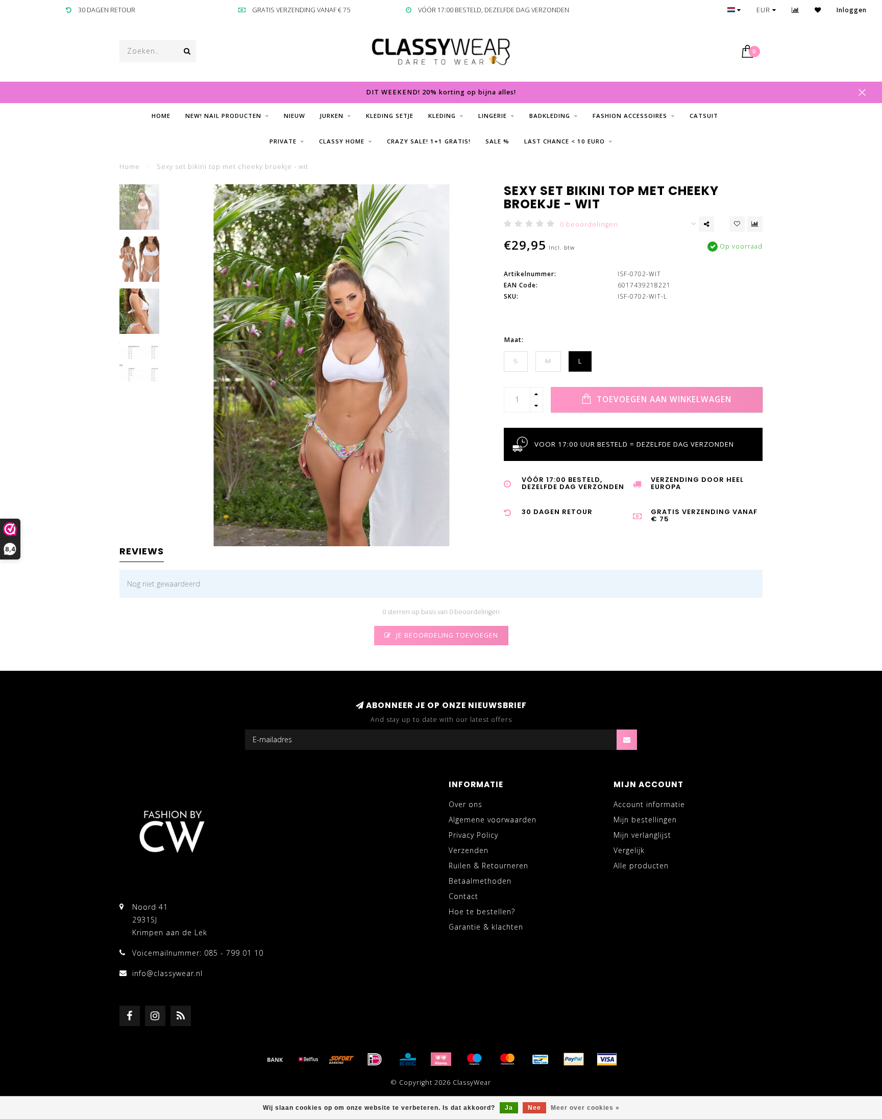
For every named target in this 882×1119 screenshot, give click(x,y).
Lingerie (492, 115)
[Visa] (607, 1059)
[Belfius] (308, 1059)
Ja (509, 1107)
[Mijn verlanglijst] (818, 10)
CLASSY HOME (341, 141)
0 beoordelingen (589, 224)
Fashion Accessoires (630, 115)
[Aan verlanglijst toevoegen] (737, 224)
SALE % (497, 141)
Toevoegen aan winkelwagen (662, 399)
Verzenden (468, 850)
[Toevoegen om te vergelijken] (755, 224)
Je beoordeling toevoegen (446, 635)
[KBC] (408, 1059)
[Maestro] (474, 1059)
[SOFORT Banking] (341, 1059)
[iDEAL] (374, 1059)
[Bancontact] (540, 1059)
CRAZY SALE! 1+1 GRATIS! (429, 141)
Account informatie (649, 804)
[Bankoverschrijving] (275, 1059)
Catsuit (704, 115)
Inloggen (852, 10)
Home (161, 115)
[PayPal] (573, 1059)
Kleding (442, 115)
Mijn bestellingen (645, 819)
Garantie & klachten (486, 927)
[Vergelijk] (795, 10)
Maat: (514, 339)
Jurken (332, 115)
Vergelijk (629, 850)
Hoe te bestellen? (482, 911)
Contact (463, 896)
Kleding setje (389, 115)
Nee (534, 1107)
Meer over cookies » (585, 1107)
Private (283, 141)
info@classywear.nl (167, 973)
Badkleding (549, 115)
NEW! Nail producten (223, 115)
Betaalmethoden (480, 881)
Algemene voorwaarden (492, 819)
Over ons (465, 804)
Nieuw (294, 115)
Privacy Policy (473, 835)
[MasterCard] (507, 1059)
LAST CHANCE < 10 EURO (564, 141)
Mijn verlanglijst (642, 835)
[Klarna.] (441, 1059)
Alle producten (641, 865)
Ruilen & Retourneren (488, 865)
